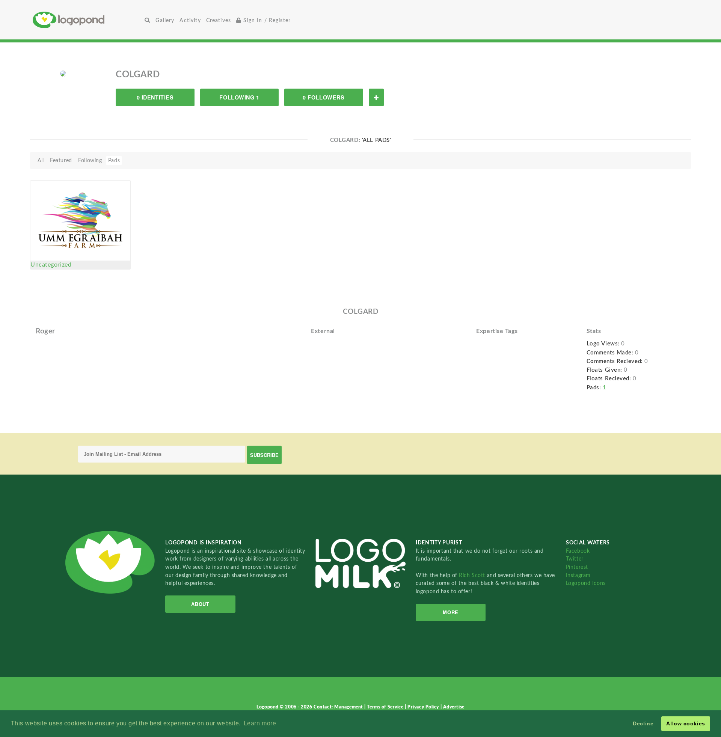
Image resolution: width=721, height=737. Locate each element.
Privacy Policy (423, 707)
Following (90, 160)
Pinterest (577, 567)
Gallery (164, 20)
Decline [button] (643, 723)
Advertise (454, 707)
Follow (376, 97)
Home (87, 19)
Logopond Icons (586, 583)
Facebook (578, 551)
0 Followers (323, 97)
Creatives (218, 20)
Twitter (575, 559)
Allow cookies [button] (685, 723)
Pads (114, 160)
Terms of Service (386, 707)
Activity (190, 20)
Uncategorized (50, 265)
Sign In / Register (266, 20)
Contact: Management (339, 707)
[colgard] (63, 73)
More (450, 612)
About (200, 603)
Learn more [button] (260, 723)
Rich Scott (473, 575)
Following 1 (239, 97)
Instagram (578, 575)
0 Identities (155, 97)
